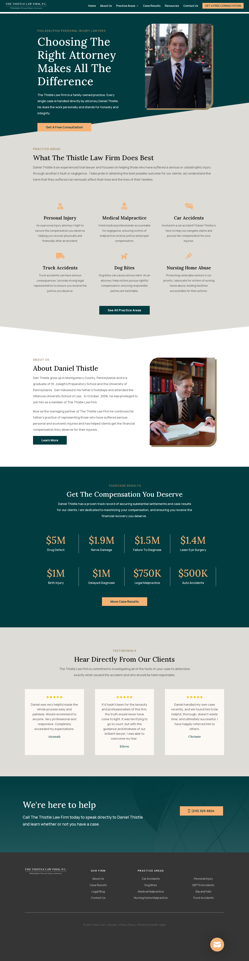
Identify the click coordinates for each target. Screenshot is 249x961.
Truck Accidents (203, 898)
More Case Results (124, 601)
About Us (106, 6)
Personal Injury (203, 879)
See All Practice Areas (124, 310)
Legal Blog (98, 891)
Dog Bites (150, 885)
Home (92, 6)
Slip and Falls (203, 891)
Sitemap (112, 924)
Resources (172, 6)
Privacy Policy (126, 924)
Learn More (50, 440)
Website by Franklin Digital (151, 924)
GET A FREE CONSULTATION (223, 6)
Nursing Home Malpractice (151, 898)
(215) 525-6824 (202, 811)
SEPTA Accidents (203, 885)
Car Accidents (151, 879)
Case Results (152, 6)
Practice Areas (125, 6)
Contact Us (190, 6)
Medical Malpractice (151, 891)
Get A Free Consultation (64, 127)
